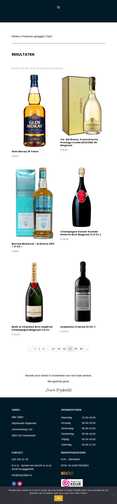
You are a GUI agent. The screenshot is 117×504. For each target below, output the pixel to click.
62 (59, 348)
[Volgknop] (14, 483)
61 (53, 348)
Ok (58, 498)
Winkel (15, 36)
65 (75, 348)
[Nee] (113, 495)
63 (64, 348)
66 (81, 348)
